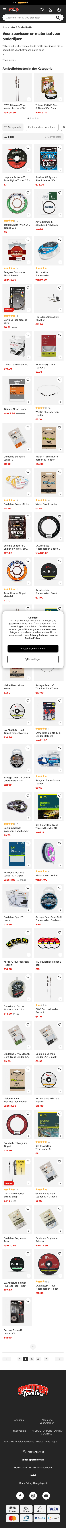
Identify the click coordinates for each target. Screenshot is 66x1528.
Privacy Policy (38, 635)
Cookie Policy (32, 638)
